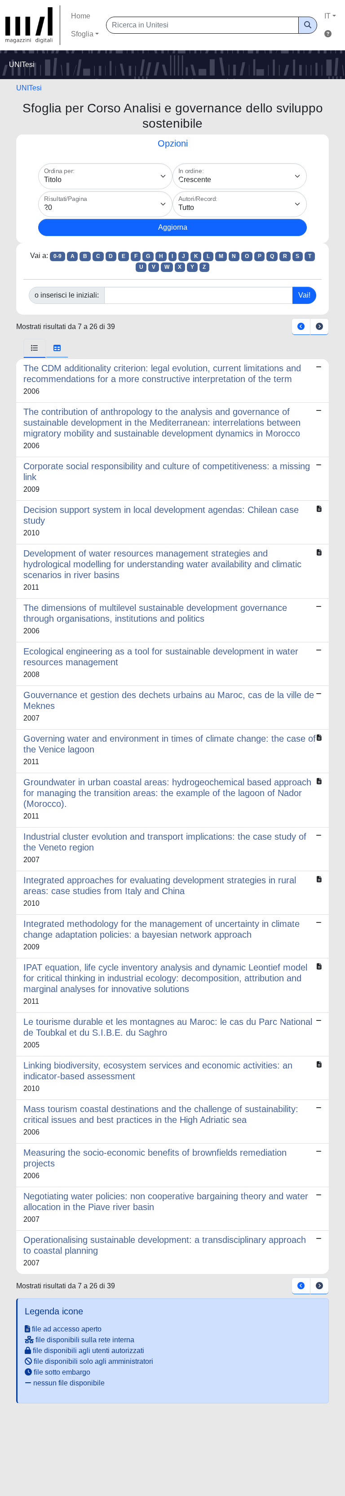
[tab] (34, 348)
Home (80, 16)
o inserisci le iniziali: (67, 295)
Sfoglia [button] (82, 34)
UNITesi (29, 88)
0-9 (57, 256)
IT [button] (327, 16)
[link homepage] (32, 25)
